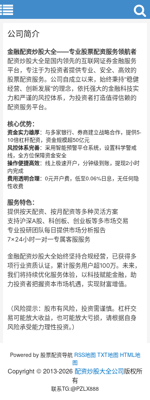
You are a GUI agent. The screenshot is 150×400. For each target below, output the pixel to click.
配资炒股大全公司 (99, 370)
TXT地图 (107, 354)
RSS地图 (85, 354)
